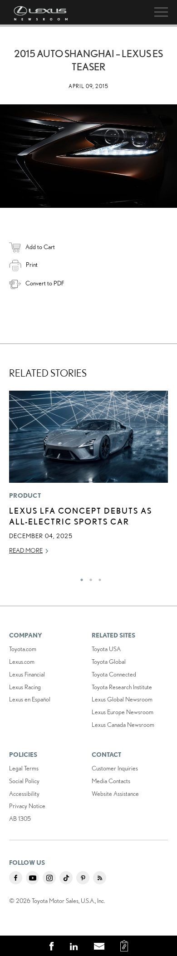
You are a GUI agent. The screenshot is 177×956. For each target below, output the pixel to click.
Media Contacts (111, 780)
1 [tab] (79, 577)
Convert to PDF (44, 283)
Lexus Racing (25, 687)
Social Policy (24, 780)
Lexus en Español (29, 699)
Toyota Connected (114, 674)
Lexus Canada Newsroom (123, 724)
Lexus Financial (27, 674)
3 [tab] (97, 577)
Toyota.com (22, 648)
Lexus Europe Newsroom (122, 712)
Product (25, 495)
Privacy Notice (27, 805)
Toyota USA (106, 648)
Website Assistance (115, 793)
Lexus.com (21, 661)
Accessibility (24, 793)
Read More (26, 550)
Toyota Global (109, 661)
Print (32, 264)
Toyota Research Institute (122, 687)
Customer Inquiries (115, 768)
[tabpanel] (88, 477)
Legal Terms (24, 768)
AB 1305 (20, 818)
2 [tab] (88, 577)
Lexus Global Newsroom (122, 699)
